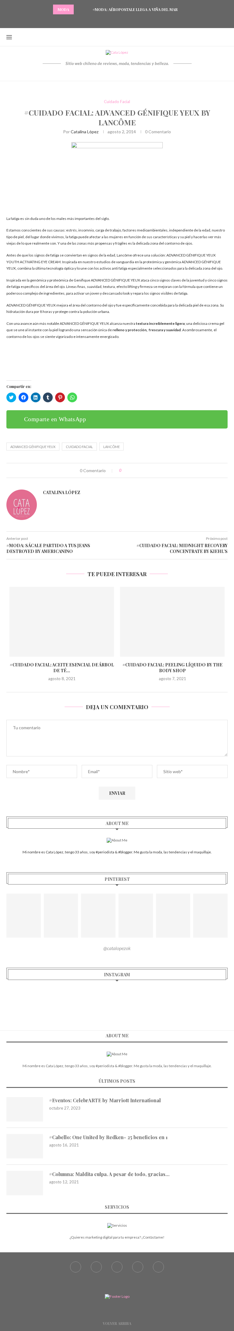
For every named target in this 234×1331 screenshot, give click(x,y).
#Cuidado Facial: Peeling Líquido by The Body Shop (172, 668)
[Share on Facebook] (132, 470)
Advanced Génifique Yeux (32, 447)
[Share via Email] (151, 470)
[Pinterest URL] (23, 915)
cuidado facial (79, 447)
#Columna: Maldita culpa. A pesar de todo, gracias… (109, 1174)
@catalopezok (117, 948)
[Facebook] (101, 19)
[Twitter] (109, 19)
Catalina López (84, 131)
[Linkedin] (132, 19)
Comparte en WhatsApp (55, 419)
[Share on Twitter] (138, 470)
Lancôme (111, 447)
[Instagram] (117, 19)
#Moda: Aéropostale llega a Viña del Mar (135, 9)
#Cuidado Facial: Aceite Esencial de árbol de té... (62, 668)
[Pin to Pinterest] (145, 470)
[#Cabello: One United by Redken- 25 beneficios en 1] (24, 1146)
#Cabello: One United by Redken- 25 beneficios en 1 (108, 1137)
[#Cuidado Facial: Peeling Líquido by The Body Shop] (172, 622)
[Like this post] (124, 470)
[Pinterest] (124, 19)
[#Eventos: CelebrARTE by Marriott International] (24, 1109)
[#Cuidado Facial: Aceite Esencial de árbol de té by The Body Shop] (61, 622)
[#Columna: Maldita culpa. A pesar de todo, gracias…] (24, 1183)
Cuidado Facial (117, 101)
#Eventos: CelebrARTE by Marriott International (105, 1100)
